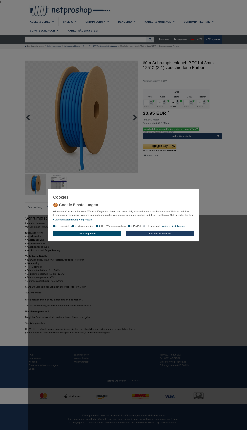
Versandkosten (167, 132)
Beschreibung (35, 207)
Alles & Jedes (40, 21)
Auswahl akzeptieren (160, 233)
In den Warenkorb (181, 136)
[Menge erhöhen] (151, 101)
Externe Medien (85, 226)
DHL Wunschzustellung (113, 226)
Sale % (68, 21)
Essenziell (63, 226)
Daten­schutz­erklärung (66, 219)
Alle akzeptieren (87, 233)
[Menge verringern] (151, 104)
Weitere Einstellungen (173, 226)
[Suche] (150, 39)
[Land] (192, 39)
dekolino (125, 21)
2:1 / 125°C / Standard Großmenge (102, 46)
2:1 (84, 46)
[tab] (35, 207)
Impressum (86, 219)
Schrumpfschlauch (72, 46)
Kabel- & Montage (158, 21)
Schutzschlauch (43, 30)
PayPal (137, 226)
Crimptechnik (96, 21)
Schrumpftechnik (197, 21)
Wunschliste (152, 155)
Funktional (153, 226)
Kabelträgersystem (83, 30)
